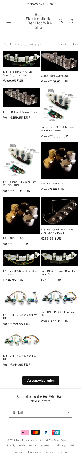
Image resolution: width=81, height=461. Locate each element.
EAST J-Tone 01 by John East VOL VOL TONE (19, 183)
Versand (19, 451)
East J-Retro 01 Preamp (55, 75)
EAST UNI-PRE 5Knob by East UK (20, 357)
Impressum (34, 451)
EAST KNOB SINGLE (52, 183)
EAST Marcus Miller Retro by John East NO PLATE (57, 231)
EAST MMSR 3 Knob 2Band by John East (20, 272)
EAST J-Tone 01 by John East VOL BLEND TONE (57, 128)
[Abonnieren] (67, 413)
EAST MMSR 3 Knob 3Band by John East (58, 272)
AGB (72, 445)
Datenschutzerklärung (53, 445)
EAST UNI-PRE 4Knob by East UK (58, 313)
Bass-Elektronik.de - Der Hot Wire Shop (38, 439)
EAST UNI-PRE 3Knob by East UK (20, 316)
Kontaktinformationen (57, 451)
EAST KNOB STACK (14, 238)
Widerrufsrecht (27, 445)
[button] (8, 21)
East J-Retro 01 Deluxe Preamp (21, 111)
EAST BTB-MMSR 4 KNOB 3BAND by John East (17, 73)
